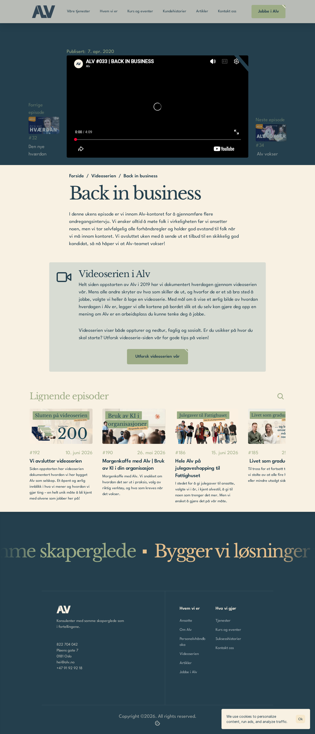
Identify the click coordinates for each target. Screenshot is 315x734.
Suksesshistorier (228, 639)
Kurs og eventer (228, 630)
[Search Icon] (280, 396)
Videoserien (103, 176)
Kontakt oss (225, 648)
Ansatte (186, 621)
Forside (76, 176)
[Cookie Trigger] (157, 723)
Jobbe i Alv (188, 672)
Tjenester (223, 621)
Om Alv (186, 630)
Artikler (186, 663)
